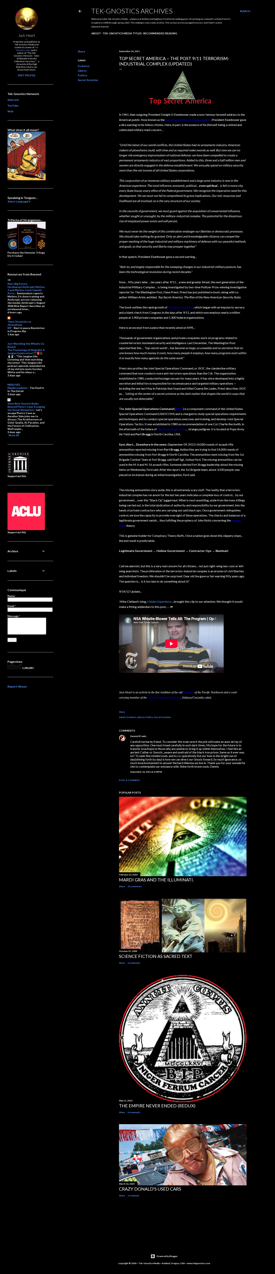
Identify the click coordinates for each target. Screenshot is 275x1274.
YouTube (12, 105)
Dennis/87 (135, 736)
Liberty (82, 70)
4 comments (134, 1112)
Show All (13, 435)
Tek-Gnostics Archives (131, 11)
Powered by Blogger (167, 1256)
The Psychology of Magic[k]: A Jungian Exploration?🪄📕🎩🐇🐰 (26, 353)
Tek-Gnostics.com (27, 48)
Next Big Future (17, 283)
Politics (82, 75)
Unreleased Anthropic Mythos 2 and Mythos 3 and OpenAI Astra (26, 290)
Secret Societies (88, 80)
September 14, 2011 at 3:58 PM (146, 771)
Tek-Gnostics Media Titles (122, 33)
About (96, 33)
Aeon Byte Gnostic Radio (23, 403)
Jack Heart (26, 35)
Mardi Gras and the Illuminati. (156, 879)
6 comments (134, 962)
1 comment (133, 1195)
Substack (13, 99)
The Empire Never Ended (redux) (157, 1105)
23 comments (135, 886)
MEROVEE (13, 384)
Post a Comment (129, 780)
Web (10, 111)
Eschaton (83, 66)
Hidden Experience (159, 601)
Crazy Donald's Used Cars (150, 1189)
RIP (9, 328)
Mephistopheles (17, 387)
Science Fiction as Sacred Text (155, 956)
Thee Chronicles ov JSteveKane (19, 323)
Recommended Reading (160, 33)
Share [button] (81, 51)
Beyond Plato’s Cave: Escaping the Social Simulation (26, 408)
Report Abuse (17, 686)
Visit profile (27, 75)
